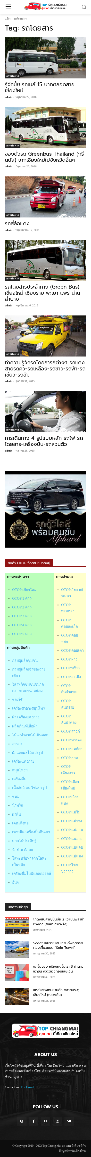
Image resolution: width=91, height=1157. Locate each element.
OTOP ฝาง (69, 659)
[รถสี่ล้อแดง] (45, 196)
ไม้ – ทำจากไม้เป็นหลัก (30, 735)
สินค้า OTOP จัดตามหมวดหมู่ (29, 563)
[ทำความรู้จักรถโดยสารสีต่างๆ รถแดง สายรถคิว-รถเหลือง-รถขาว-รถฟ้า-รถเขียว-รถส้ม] (45, 336)
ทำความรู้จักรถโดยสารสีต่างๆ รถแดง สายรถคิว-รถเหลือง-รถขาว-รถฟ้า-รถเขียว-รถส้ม (45, 369)
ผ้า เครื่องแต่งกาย (26, 717)
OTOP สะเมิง (71, 677)
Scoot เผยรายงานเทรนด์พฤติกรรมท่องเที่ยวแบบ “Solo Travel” (58, 946)
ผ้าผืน (16, 814)
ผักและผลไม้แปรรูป (27, 753)
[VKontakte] (69, 1121)
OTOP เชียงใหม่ (24, 590)
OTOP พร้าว (70, 668)
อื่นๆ (15, 882)
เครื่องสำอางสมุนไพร (28, 708)
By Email (27, 1087)
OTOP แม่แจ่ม (72, 847)
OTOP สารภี (70, 731)
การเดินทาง (12, 76)
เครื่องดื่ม (19, 779)
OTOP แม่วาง (71, 821)
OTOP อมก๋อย (72, 749)
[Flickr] (45, 1121)
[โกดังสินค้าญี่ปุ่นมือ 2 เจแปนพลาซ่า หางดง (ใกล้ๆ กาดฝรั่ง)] (17, 925)
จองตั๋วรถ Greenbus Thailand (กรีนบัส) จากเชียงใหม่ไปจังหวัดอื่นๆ (44, 157)
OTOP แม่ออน (72, 830)
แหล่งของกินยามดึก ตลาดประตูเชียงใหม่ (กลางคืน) (56, 992)
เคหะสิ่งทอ (20, 823)
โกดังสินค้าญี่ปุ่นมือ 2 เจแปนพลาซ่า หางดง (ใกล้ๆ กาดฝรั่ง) (58, 922)
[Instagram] (57, 1121)
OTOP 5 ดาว (22, 634)
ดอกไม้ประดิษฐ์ (24, 841)
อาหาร (17, 744)
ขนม (15, 797)
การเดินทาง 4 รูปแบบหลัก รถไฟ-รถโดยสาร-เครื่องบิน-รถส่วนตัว (44, 441)
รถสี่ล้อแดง (17, 223)
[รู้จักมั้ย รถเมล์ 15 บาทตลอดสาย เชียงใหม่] (45, 57)
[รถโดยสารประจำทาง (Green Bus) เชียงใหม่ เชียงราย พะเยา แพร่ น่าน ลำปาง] (45, 260)
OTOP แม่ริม (71, 812)
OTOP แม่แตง (72, 856)
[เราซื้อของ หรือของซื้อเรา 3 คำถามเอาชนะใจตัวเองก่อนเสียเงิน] (17, 972)
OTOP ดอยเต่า (72, 650)
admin (8, 97)
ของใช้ (17, 700)
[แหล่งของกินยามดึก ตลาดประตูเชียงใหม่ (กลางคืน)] (17, 996)
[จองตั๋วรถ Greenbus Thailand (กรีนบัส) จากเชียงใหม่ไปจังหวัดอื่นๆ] (45, 127)
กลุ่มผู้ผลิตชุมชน (25, 660)
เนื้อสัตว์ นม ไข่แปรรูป (29, 788)
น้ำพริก (17, 805)
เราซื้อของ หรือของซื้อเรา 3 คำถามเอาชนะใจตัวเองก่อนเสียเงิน (58, 969)
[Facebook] (33, 1121)
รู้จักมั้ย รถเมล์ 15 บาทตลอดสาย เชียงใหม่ (39, 88)
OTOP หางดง (71, 740)
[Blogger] (21, 1121)
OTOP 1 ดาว (22, 598)
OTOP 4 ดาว (22, 625)
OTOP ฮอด (69, 758)
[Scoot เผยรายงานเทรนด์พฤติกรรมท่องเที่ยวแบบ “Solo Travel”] (17, 949)
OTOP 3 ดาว (22, 616)
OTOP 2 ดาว (22, 607)
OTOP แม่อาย (72, 839)
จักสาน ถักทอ (22, 850)
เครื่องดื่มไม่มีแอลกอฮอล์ (31, 874)
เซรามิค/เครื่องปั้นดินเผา (31, 832)
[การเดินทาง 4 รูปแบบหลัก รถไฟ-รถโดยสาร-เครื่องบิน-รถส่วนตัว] (45, 411)
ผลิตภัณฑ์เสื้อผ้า (24, 726)
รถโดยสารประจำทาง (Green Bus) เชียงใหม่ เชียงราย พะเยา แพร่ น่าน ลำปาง (42, 293)
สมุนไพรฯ (19, 770)
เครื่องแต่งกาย (23, 761)
